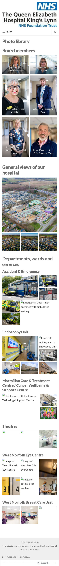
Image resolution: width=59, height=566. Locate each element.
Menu (8, 31)
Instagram (25, 557)
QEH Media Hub (29, 542)
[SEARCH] (54, 32)
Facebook (11, 557)
